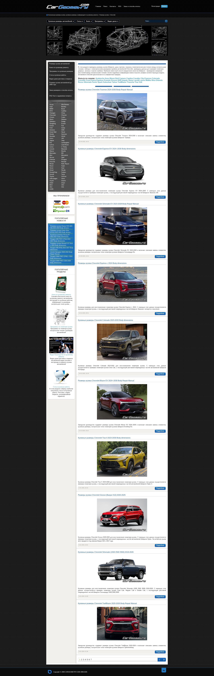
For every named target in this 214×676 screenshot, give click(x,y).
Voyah (52, 180)
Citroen (52, 117)
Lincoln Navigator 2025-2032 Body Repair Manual (61, 253)
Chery (63, 113)
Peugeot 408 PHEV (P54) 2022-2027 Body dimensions (60, 240)
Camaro (122, 78)
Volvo (63, 178)
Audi (51, 106)
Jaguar (52, 140)
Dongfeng (53, 123)
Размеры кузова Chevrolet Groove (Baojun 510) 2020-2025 (102, 495)
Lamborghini (65, 142)
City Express (146, 78)
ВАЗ (51, 185)
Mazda (63, 151)
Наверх (164, 670)
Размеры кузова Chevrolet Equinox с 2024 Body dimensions (102, 263)
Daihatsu (52, 121)
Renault (63, 161)
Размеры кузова (104, 15)
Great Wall (53, 132)
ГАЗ (62, 187)
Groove (114, 80)
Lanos (142, 80)
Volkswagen (53, 178)
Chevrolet (112, 15)
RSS (119, 6)
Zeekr (51, 183)
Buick (63, 109)
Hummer (64, 134)
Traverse (130, 82)
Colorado (156, 78)
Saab (63, 166)
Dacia (51, 119)
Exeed (63, 123)
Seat (62, 168)
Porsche (52, 161)
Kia (51, 142)
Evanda (107, 80)
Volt (140, 82)
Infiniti (63, 136)
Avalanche (100, 78)
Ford (51, 128)
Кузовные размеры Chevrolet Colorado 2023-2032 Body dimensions (105, 320)
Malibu (148, 80)
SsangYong (53, 172)
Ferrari (52, 126)
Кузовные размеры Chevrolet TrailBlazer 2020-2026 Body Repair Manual (107, 603)
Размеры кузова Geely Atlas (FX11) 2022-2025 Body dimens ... (61, 231)
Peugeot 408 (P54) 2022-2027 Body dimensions (61, 248)
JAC (62, 138)
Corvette (81, 80)
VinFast (63, 176)
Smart (52, 170)
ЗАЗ (62, 185)
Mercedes (53, 153)
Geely (63, 128)
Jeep (62, 140)
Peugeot (64, 159)
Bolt (117, 78)
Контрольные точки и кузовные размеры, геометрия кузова (50, 672)
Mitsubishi (64, 155)
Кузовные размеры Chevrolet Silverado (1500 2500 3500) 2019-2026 (106, 552)
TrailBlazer (122, 82)
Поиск (105, 6)
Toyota (52, 176)
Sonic (94, 82)
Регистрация (155, 6)
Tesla (63, 174)
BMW (51, 109)
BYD (51, 111)
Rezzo (80, 82)
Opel (62, 157)
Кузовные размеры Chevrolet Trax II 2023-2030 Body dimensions (104, 438)
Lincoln (52, 149)
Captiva (129, 78)
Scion (51, 168)
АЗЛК (51, 189)
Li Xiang (64, 147)
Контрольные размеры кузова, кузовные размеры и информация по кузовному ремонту (73, 15)
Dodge (63, 121)
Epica (93, 80)
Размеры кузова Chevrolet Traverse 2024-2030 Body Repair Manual (105, 90)
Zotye (63, 183)
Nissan (52, 157)
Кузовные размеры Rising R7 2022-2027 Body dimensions (60, 235)
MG (62, 153)
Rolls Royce (65, 164)
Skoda (63, 170)
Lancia (52, 145)
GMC (63, 130)
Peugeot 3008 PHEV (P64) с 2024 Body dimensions (61, 257)
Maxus (52, 151)
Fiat (62, 126)
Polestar (52, 159)
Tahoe (114, 82)
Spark (100, 82)
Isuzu (51, 138)
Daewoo (63, 119)
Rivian (52, 164)
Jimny (130, 80)
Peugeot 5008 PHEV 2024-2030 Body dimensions (60, 262)
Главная (98, 6)
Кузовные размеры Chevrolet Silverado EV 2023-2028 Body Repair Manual (108, 204)
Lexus (52, 147)
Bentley (63, 106)
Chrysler (64, 115)
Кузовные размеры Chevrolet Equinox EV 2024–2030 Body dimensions (107, 149)
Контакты (113, 6)
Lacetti (136, 80)
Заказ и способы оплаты (132, 6)
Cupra (63, 117)
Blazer (112, 78)
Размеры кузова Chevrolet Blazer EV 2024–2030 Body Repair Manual (106, 381)
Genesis (52, 130)
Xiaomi (63, 180)
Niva (153, 80)
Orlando (159, 80)
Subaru (63, 172)
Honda (52, 134)
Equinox (100, 80)
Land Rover (65, 145)
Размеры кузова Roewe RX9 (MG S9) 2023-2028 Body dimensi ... (61, 227)
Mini (51, 155)
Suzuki (52, 174)
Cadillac (63, 111)
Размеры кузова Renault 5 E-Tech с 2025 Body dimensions (61, 244)
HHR (120, 80)
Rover (51, 166)
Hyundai (52, 136)
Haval (63, 132)
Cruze (88, 80)
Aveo (107, 78)
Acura (51, 104)
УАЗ (51, 187)
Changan (52, 113)
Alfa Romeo (65, 104)
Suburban (107, 82)
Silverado (88, 82)
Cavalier (136, 78)
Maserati (64, 149)
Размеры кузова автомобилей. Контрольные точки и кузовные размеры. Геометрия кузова (68, 6)
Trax (136, 82)
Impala (125, 80)
